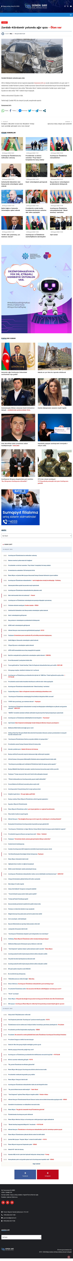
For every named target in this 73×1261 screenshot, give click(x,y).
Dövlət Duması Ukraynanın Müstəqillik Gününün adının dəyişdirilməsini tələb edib (32, 759)
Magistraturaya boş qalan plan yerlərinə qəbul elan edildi (25, 914)
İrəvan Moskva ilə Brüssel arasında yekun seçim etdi (23, 784)
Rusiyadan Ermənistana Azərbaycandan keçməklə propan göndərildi (28, 824)
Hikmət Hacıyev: (34, 819)
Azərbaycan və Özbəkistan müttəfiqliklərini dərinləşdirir (29, 718)
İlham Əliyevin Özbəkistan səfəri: (31, 809)
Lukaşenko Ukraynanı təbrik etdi (17, 929)
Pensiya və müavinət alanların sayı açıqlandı (21, 909)
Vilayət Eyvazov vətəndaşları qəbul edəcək (21, 645)
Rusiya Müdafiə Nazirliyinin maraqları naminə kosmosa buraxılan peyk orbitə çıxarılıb (33, 769)
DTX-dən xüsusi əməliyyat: (53, 481)
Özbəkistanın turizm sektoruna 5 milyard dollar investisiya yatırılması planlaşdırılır (36, 1024)
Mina (11, 33)
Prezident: (37, 1034)
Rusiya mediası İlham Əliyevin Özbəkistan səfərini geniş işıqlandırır (28, 799)
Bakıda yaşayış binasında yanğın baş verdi (21, 1049)
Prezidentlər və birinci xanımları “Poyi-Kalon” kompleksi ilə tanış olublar (35, 158)
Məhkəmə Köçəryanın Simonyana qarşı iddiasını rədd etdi (25, 944)
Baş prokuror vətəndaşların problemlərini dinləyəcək (24, 620)
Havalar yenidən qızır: (23, 749)
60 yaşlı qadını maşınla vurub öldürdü (19, 969)
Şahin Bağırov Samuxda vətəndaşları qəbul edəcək (23, 640)
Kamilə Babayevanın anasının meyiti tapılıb (52, 408)
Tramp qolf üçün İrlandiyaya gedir (18, 899)
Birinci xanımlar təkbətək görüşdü (20, 1059)
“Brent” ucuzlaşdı (13, 993)
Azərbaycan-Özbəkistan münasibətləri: (34, 580)
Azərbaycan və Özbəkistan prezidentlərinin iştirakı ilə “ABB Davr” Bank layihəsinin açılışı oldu (36, 676)
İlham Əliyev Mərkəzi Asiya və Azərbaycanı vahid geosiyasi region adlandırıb (31, 1119)
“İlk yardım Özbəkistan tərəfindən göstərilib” (21, 1064)
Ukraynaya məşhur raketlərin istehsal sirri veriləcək (23, 670)
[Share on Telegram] (38, 110)
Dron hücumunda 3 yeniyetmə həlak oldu (20, 660)
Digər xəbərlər (36, 1163)
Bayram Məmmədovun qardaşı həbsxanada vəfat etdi (24, 924)
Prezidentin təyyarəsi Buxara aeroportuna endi (27, 834)
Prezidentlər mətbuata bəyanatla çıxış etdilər (21, 1074)
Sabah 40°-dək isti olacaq (16, 1149)
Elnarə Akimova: (31, 983)
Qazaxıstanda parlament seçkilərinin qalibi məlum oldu (24, 904)
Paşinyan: (30, 635)
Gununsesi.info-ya (39, 83)
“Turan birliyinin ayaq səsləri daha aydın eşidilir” (22, 894)
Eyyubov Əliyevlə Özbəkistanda (17, 804)
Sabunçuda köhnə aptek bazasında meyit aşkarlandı (23, 585)
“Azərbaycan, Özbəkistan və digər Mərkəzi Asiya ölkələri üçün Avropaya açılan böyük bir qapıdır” (37, 829)
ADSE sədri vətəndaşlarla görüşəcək (19, 625)
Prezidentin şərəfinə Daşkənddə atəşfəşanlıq (24, 1029)
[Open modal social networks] (44, 110)
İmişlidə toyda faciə (21, 794)
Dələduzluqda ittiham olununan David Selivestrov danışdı (17, 409)
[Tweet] (31, 110)
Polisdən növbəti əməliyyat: (23, 605)
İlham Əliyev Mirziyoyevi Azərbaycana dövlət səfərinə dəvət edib (27, 1069)
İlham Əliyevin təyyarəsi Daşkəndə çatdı (22, 1144)
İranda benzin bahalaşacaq (16, 844)
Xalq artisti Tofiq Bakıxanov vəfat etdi (19, 1014)
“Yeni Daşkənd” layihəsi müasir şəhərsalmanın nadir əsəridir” (30, 949)
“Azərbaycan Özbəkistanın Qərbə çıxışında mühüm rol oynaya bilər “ (28, 739)
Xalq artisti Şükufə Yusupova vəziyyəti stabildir (22, 889)
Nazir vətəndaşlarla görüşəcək (36, 182)
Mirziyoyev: (36, 1003)
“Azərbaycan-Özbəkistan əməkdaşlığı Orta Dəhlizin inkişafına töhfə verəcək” (31, 696)
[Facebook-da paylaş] (12, 110)
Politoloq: (28, 939)
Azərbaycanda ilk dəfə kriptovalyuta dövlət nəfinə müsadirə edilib (27, 954)
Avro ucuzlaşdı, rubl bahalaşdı (17, 919)
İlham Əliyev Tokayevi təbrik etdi (18, 1079)
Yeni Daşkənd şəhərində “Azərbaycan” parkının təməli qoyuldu (29, 1019)
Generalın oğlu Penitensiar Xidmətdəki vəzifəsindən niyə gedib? (14, 373)
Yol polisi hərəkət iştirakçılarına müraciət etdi (21, 958)
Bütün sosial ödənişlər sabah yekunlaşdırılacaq (22, 869)
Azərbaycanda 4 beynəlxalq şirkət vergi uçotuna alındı (24, 789)
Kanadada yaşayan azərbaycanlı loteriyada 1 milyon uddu (52, 444)
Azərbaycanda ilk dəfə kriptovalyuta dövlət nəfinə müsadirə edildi (27, 963)
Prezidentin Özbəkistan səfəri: (34, 988)
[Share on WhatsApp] (4, 110)
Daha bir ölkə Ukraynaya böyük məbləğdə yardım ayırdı (24, 1044)
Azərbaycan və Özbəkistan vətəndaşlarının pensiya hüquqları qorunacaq (29, 600)
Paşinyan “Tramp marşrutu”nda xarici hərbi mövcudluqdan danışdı (28, 774)
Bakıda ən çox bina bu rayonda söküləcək (52, 372)
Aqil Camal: (54, 234)
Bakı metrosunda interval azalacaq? (21, 595)
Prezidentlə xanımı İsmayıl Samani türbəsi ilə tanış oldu (24, 744)
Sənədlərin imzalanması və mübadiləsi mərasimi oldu (24, 1104)
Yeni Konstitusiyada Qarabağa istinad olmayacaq (25, 854)
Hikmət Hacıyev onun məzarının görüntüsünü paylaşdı (26, 630)
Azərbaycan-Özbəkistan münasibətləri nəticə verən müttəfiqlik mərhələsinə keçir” (35, 874)
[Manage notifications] (68, 1257)
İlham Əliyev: (36, 998)
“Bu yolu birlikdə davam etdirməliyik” (23, 1089)
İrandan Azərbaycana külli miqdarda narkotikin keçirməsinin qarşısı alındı (30, 849)
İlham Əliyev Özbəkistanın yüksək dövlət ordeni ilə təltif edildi (26, 1134)
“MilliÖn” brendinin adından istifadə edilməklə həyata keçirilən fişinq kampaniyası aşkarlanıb (35, 713)
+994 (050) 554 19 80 (9, 1215)
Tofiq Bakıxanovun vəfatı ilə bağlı (21, 979)
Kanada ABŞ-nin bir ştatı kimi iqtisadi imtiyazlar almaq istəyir (28, 1154)
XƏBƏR (4, 22)
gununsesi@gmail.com (9, 1218)
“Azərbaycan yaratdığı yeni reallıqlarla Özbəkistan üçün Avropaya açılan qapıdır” (32, 764)
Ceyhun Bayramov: (30, 691)
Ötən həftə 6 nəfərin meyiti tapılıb (18, 814)
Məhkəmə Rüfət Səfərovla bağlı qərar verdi (20, 728)
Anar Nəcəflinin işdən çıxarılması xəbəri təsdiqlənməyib (14, 444)
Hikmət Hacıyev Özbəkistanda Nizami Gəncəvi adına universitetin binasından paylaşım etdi (37, 1099)
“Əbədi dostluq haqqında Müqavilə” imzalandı (25, 1124)
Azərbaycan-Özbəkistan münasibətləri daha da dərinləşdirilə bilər (28, 1084)
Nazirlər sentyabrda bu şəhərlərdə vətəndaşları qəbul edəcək (29, 655)
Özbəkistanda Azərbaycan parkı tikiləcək (20, 1114)
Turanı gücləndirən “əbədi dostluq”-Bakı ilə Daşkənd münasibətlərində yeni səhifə (35, 665)
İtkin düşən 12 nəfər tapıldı (16, 884)
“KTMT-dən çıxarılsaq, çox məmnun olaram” (24, 701)
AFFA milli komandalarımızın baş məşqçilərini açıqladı (24, 650)
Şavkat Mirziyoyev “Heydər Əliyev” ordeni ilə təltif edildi (27, 1139)
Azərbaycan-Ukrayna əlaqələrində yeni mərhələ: (17, 480)
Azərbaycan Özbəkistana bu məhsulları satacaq (22, 555)
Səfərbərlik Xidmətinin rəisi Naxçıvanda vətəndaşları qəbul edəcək (12, 184)
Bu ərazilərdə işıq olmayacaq (16, 974)
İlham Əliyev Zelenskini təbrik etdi (18, 859)
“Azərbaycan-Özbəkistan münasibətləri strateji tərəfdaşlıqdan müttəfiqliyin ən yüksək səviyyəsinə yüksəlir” (37, 707)
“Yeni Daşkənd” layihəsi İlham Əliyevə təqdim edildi (28, 1094)
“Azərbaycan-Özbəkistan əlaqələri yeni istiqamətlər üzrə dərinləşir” (28, 934)
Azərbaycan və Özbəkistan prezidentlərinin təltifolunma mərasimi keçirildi (34, 1054)
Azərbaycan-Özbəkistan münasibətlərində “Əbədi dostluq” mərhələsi (58, 210)
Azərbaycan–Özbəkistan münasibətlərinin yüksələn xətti (25, 590)
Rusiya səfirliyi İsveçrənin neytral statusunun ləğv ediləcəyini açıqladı (28, 754)
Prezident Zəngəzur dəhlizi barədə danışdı (21, 1039)
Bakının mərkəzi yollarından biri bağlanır (20, 560)
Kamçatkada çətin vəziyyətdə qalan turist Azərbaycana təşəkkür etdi (31, 1159)
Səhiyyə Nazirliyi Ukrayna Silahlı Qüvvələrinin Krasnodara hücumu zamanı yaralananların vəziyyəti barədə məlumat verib (37, 733)
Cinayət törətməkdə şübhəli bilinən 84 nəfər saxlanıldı (24, 879)
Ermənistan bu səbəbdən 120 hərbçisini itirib (21, 570)
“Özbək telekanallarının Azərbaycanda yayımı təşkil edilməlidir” (27, 779)
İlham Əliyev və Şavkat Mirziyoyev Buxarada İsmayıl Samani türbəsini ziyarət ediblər (33, 575)
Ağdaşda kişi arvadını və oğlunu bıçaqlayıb (21, 864)
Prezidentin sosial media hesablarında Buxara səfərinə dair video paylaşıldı (36, 210)
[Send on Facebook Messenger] (22, 110)
